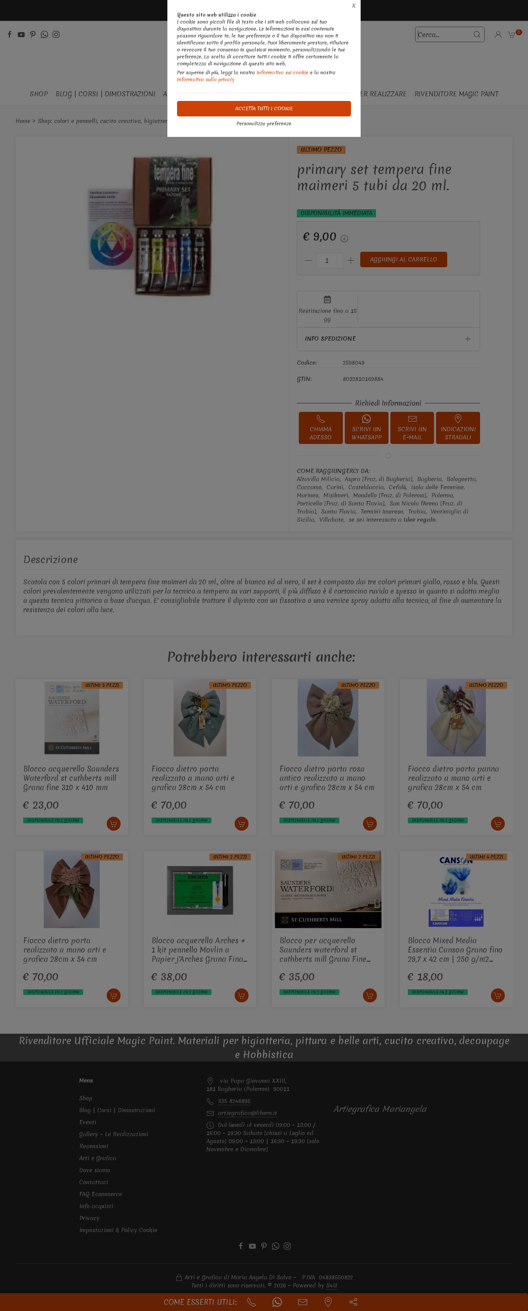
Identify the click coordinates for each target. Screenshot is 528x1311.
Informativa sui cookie (282, 72)
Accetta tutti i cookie (264, 108)
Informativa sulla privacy (206, 79)
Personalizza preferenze (264, 123)
